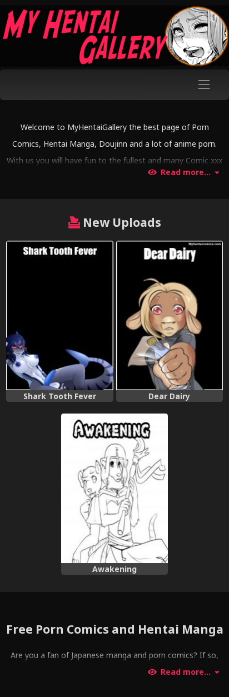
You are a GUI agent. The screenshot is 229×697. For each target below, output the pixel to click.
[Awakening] (114, 488)
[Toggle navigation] (204, 84)
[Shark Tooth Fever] (59, 315)
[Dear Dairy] (169, 315)
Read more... (186, 172)
